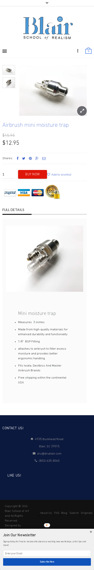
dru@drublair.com (49, 453)
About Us (46, 513)
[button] (47, 535)
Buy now (32, 174)
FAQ (56, 513)
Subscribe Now (47, 562)
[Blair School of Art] (47, 28)
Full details (13, 210)
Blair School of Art (17, 511)
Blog (64, 513)
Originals (87, 513)
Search (74, 513)
